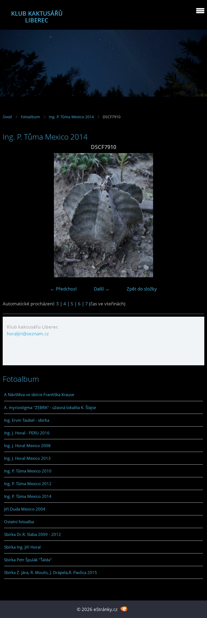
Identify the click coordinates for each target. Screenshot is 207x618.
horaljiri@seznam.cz (28, 333)
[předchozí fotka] (11, 215)
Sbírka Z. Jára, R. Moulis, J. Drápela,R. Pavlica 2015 (50, 572)
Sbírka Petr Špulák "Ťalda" (28, 559)
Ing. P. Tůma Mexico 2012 (27, 483)
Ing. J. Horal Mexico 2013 (27, 458)
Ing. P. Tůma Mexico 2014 (71, 116)
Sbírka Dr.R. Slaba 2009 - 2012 (32, 534)
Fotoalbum (30, 116)
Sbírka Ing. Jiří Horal (22, 547)
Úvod (7, 116)
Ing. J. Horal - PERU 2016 (27, 432)
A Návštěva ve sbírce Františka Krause (39, 394)
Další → (101, 289)
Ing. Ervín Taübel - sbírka (26, 420)
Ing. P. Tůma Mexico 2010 (27, 471)
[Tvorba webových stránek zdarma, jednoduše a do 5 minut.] (123, 609)
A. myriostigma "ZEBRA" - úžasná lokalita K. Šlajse (50, 407)
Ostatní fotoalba (19, 521)
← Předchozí (63, 289)
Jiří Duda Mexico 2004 (24, 509)
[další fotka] (195, 215)
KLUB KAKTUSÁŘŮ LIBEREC (37, 16)
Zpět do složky (142, 289)
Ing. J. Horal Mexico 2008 (27, 445)
